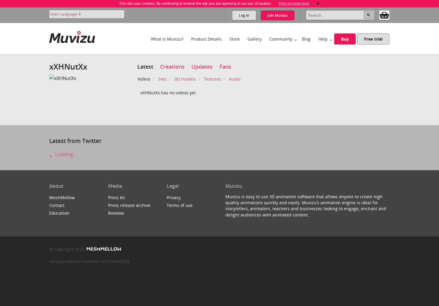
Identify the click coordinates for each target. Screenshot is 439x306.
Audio (234, 79)
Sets (162, 79)
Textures (212, 79)
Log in (244, 15)
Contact (57, 205)
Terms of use (180, 205)
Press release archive (129, 205)
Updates (202, 66)
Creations (172, 66)
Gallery (255, 39)
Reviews (116, 213)
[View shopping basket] (384, 14)
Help (323, 39)
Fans (225, 66)
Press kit (116, 197)
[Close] (318, 3)
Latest (145, 66)
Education (59, 213)
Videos (144, 79)
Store (234, 39)
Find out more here (294, 3)
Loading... (65, 154)
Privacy (174, 197)
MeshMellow (62, 197)
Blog (306, 39)
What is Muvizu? (167, 39)
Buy (345, 39)
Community (280, 39)
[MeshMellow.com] (103, 249)
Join (278, 15)
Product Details (206, 39)
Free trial (373, 39)
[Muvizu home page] (72, 36)
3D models (185, 79)
